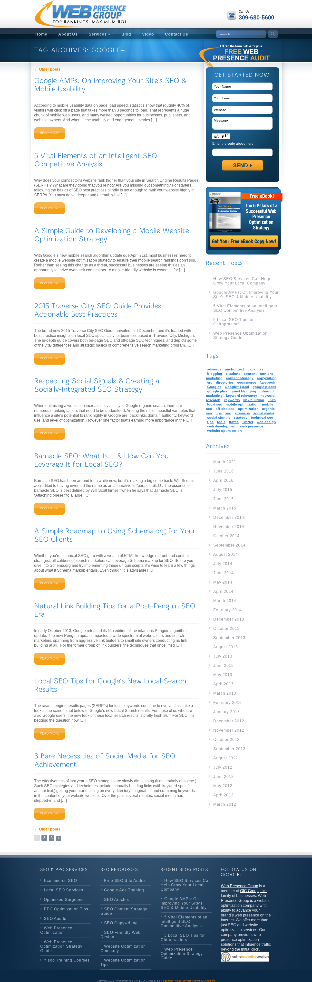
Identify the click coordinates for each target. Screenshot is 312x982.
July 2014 (222, 564)
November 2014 (228, 527)
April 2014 (223, 591)
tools (221, 422)
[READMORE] (49, 133)
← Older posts (47, 69)
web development (222, 426)
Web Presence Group (239, 886)
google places (264, 387)
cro (210, 382)
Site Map (168, 980)
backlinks (255, 369)
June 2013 (223, 665)
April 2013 (223, 684)
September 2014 (229, 545)
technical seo (262, 417)
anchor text (234, 369)
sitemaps (242, 413)
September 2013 (229, 638)
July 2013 (222, 656)
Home (41, 34)
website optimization (224, 431)
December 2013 (228, 619)
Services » (99, 34)
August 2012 (225, 758)
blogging (214, 374)
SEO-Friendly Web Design (120, 934)
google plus (217, 391)
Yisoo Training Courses (67, 960)
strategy (240, 417)
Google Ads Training (124, 890)
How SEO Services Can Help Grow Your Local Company (241, 281)
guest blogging (243, 391)
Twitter (247, 422)
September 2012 (229, 749)
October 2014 (226, 536)
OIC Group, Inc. (253, 891)
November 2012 (228, 730)
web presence (251, 426)
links (272, 400)
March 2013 (224, 693)
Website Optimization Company (123, 948)
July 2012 (222, 767)
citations (233, 374)
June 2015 (223, 499)
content (250, 374)
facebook (267, 382)
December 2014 (228, 517)
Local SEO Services (63, 890)
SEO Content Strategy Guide (123, 911)
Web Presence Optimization (56, 930)
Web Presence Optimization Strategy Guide (240, 335)
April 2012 (223, 795)
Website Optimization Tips (123, 962)
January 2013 (226, 712)
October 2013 (226, 628)
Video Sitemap (183, 980)
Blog (126, 34)
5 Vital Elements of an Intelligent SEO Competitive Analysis (245, 308)
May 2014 (222, 582)
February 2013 (227, 702)
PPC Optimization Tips (66, 909)
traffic (234, 422)
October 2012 (226, 739)
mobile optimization (242, 404)
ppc (218, 413)
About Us (68, 34)
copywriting (267, 378)
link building (253, 400)
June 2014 (223, 573)
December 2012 (228, 721)
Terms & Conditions (204, 980)
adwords (214, 369)
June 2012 (223, 776)
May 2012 (222, 786)
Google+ (214, 387)
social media (263, 413)
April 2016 (223, 480)
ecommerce (246, 382)
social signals (218, 417)
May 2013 (222, 675)
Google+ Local (237, 387)
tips (210, 422)
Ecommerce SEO (60, 880)
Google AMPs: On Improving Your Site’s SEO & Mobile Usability (246, 294)
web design (266, 422)
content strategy (240, 378)
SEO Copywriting (121, 923)
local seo (214, 404)
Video (148, 34)
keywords (232, 400)
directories (225, 382)
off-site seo (224, 409)
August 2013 (225, 647)
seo (228, 413)
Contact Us (176, 34)
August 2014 (225, 554)
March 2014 (224, 601)
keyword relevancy (241, 395)
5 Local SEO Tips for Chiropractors (233, 322)
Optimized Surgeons (64, 899)
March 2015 (224, 508)
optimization (248, 409)
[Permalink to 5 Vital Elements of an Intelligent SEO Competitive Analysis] (96, 159)
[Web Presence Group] (70, 10)
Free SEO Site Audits (125, 880)
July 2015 (222, 490)
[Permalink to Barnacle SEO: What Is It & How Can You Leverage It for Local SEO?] (102, 460)
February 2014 (227, 610)
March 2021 (224, 462)
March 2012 (224, 804)
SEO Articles (116, 899)
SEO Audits (55, 918)
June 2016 (223, 471)
